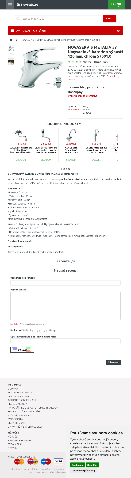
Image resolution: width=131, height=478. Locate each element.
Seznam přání (15, 444)
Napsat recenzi (101, 61)
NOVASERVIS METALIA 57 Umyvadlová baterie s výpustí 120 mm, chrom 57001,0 (61, 40)
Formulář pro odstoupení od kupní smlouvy (33, 407)
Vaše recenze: (18, 289)
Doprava (13, 388)
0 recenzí (87, 61)
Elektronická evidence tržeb (24, 411)
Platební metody (17, 404)
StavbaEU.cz (29, 456)
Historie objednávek (19, 440)
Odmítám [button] (92, 465)
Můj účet (13, 436)
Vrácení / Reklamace (19, 415)
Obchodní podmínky (19, 396)
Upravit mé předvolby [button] (83, 470)
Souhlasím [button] (78, 465)
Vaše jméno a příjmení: (22, 278)
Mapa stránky (15, 419)
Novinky (12, 448)
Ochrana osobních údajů (22, 400)
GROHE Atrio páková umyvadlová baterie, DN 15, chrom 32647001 (96, 151)
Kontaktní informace (20, 392)
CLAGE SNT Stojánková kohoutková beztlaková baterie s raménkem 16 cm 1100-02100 (71, 153)
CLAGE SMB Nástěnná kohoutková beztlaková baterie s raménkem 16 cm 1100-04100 (20, 152)
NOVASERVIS (74, 109)
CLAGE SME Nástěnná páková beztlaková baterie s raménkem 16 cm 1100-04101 (46, 151)
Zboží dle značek (17, 423)
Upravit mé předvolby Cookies (25, 427)
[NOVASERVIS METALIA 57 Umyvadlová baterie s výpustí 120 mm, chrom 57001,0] (40, 67)
